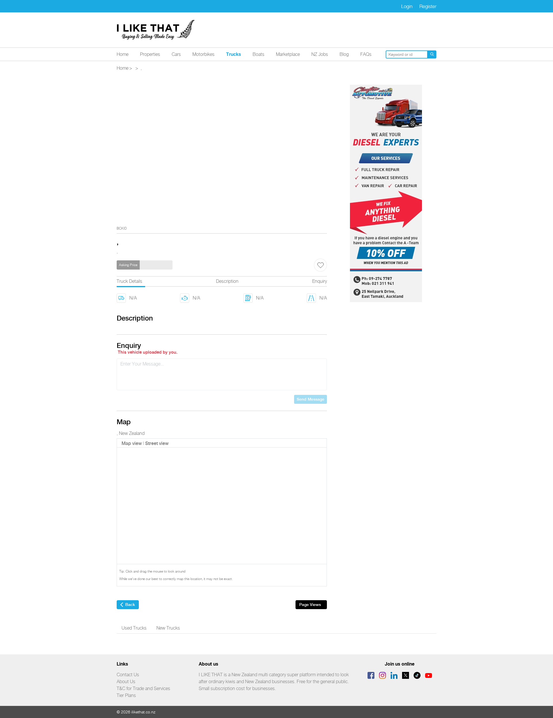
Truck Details (129, 281)
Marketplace (288, 54)
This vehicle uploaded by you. (147, 352)
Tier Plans (126, 695)
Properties (150, 54)
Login (406, 6)
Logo (156, 30)
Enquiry (319, 281)
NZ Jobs (319, 54)
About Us (126, 681)
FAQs (366, 54)
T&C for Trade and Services (143, 688)
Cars (176, 54)
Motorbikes (203, 54)
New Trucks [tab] (168, 628)
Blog (344, 54)
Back (130, 604)
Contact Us (128, 674)
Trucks (233, 54)
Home (122, 54)
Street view (156, 443)
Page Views (310, 604)
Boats (258, 54)
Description (227, 281)
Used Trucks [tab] (134, 628)
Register (427, 6)
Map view (132, 443)
